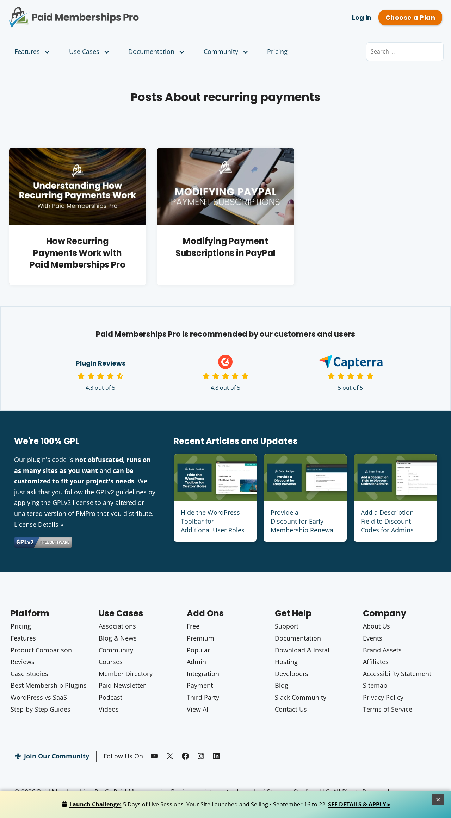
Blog (281, 685)
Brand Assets (382, 650)
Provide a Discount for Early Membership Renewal (303, 521)
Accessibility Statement (397, 673)
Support (286, 626)
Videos (109, 709)
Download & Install (303, 650)
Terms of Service (387, 709)
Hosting (286, 661)
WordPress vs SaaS (39, 697)
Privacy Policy (383, 697)
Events (372, 638)
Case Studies (29, 673)
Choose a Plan (410, 17)
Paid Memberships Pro (113, 12)
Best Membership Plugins (49, 685)
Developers (291, 673)
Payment (200, 685)
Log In (361, 17)
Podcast (110, 697)
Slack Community (300, 697)
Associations (117, 626)
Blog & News (118, 638)
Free (193, 626)
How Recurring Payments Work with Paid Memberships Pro (77, 252)
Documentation (151, 51)
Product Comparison (41, 650)
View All (198, 709)
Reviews (23, 661)
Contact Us (291, 709)
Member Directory (126, 673)
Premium (200, 638)
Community (221, 51)
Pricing (277, 51)
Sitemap (375, 685)
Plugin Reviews (100, 363)
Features (27, 51)
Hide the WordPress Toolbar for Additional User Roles (213, 521)
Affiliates (376, 661)
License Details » (38, 524)
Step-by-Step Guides (40, 709)
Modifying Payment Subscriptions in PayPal (225, 247)
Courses (111, 661)
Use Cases (84, 51)
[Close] (438, 799)
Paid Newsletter (122, 685)
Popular (198, 650)
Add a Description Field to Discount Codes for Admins (387, 521)
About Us (376, 626)
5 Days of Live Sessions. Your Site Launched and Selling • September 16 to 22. (229, 804)
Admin (196, 661)
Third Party (203, 697)
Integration (203, 673)
